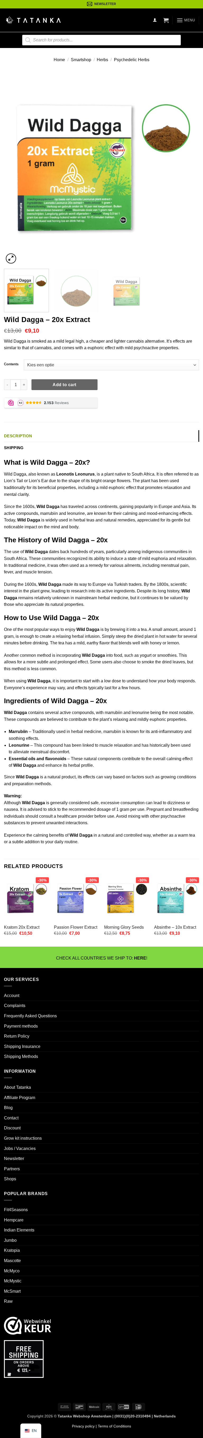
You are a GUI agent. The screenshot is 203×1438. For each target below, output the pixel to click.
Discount (12, 1128)
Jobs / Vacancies (20, 1148)
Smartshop (81, 59)
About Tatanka (17, 1087)
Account (11, 995)
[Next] (188, 167)
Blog (8, 1107)
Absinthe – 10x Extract (175, 927)
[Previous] (14, 167)
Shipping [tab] (14, 447)
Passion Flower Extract (75, 927)
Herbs (102, 59)
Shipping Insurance (22, 1046)
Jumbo (10, 1240)
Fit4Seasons (16, 1209)
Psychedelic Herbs (131, 59)
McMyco (12, 1270)
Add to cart (64, 384)
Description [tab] (18, 436)
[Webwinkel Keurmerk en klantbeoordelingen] (27, 1325)
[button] (166, 20)
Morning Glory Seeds (124, 927)
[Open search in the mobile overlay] (101, 40)
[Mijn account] (155, 20)
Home (59, 59)
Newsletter (14, 1158)
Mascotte (12, 1260)
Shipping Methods (21, 1056)
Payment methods (21, 1026)
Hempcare (14, 1219)
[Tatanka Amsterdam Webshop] (33, 20)
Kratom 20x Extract (21, 927)
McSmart (12, 1291)
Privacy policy (83, 1426)
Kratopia (12, 1250)
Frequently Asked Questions (30, 1016)
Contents (11, 364)
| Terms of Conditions (113, 1426)
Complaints (14, 1005)
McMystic (12, 1281)
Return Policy (16, 1036)
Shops (10, 1179)
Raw (8, 1301)
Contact (11, 1117)
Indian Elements (19, 1230)
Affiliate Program (19, 1097)
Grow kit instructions (23, 1138)
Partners (12, 1168)
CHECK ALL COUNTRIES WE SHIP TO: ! (101, 958)
